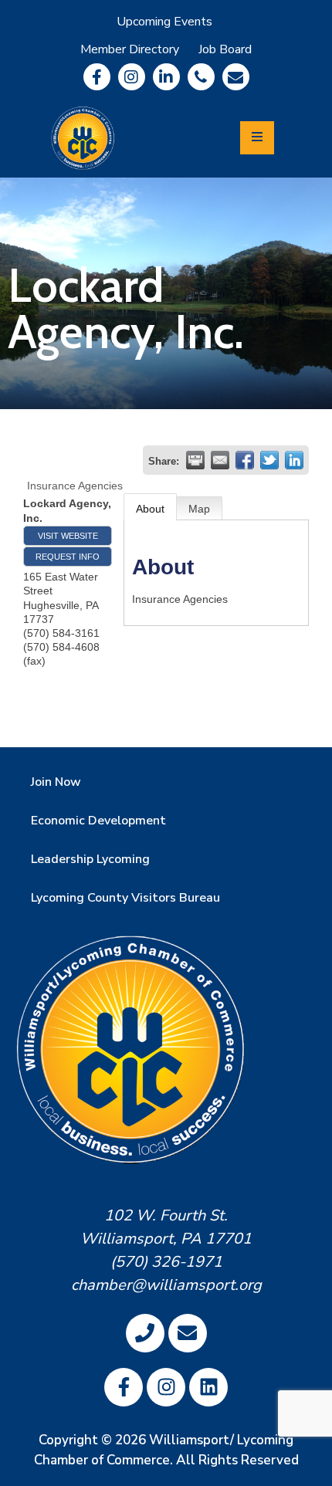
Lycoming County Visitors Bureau (125, 897)
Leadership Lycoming (90, 859)
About (150, 509)
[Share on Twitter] (269, 460)
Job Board (225, 49)
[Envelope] (235, 76)
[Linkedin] (166, 76)
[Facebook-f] (96, 76)
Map (199, 509)
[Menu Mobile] (257, 137)
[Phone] (201, 76)
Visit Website (68, 535)
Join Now (56, 781)
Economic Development (98, 820)
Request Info (68, 556)
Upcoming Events (164, 21)
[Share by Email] (220, 460)
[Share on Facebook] (244, 460)
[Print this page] (195, 460)
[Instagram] (131, 76)
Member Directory (129, 49)
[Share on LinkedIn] (294, 460)
